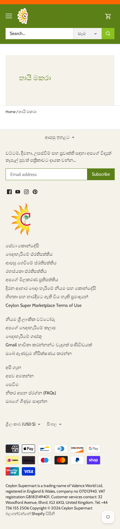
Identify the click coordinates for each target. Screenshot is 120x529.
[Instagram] (26, 192)
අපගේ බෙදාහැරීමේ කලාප (31, 327)
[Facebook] (9, 192)
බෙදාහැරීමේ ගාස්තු (24, 336)
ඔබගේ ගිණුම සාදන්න (26, 401)
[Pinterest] (35, 192)
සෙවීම (12, 384)
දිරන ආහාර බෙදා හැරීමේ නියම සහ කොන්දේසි (51, 288)
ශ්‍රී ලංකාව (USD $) (21, 424)
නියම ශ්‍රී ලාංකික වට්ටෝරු (30, 319)
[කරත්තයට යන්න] (108, 16)
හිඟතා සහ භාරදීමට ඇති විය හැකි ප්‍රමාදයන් (47, 296)
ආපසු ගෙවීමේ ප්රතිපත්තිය (31, 262)
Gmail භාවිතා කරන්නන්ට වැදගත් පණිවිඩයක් (49, 344)
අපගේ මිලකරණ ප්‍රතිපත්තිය (32, 279)
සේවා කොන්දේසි (22, 245)
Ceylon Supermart (76, 508)
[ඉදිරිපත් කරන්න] (108, 33)
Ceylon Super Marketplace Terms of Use (43, 305)
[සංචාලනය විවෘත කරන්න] (9, 16)
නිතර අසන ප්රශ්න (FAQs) (31, 393)
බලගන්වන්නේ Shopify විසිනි (30, 513)
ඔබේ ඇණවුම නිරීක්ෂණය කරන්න (39, 353)
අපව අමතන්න (20, 375)
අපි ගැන (13, 367)
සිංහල (52, 424)
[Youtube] (17, 192)
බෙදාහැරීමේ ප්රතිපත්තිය (29, 254)
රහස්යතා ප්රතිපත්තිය (26, 271)
